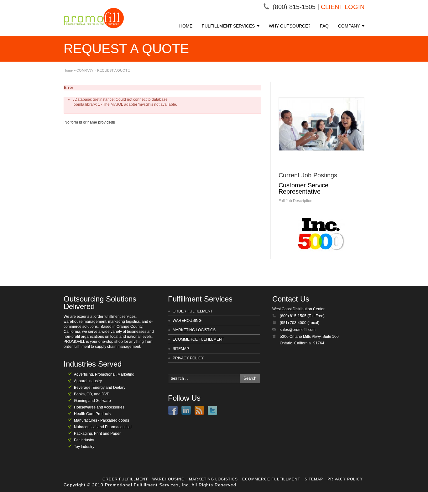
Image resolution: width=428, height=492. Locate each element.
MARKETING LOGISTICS (194, 330)
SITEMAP (181, 349)
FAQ (324, 25)
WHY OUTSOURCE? (290, 25)
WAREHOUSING (187, 320)
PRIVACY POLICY (188, 358)
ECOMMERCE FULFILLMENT (198, 339)
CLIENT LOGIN (342, 6)
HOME (185, 25)
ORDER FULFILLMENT (193, 311)
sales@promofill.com (298, 329)
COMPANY (349, 25)
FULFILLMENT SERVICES (228, 25)
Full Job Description (295, 201)
